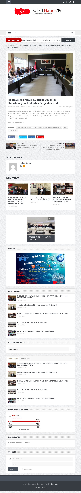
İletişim (44, 487)
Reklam (37, 487)
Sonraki (59, 143)
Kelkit (40, 107)
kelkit (65, 127)
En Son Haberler (13, 359)
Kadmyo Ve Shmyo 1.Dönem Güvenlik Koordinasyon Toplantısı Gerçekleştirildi (39, 127)
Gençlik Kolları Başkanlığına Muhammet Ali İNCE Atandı (40, 199)
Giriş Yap (13, 469)
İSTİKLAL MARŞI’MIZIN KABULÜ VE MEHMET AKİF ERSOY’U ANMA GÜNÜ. (62, 200)
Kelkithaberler (13, 130)
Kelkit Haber (15, 107)
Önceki (21, 143)
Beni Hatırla (28, 469)
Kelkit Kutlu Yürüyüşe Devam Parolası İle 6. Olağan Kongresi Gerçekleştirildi (53, 147)
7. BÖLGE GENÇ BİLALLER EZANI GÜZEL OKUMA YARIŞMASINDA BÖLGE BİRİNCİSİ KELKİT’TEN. (17, 201)
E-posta (70, 107)
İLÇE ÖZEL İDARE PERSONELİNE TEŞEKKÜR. (40, 40)
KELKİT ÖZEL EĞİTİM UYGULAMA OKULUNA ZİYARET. (35, 331)
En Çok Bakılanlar (25, 359)
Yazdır (63, 107)
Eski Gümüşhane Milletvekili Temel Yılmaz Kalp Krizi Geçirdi (27, 148)
